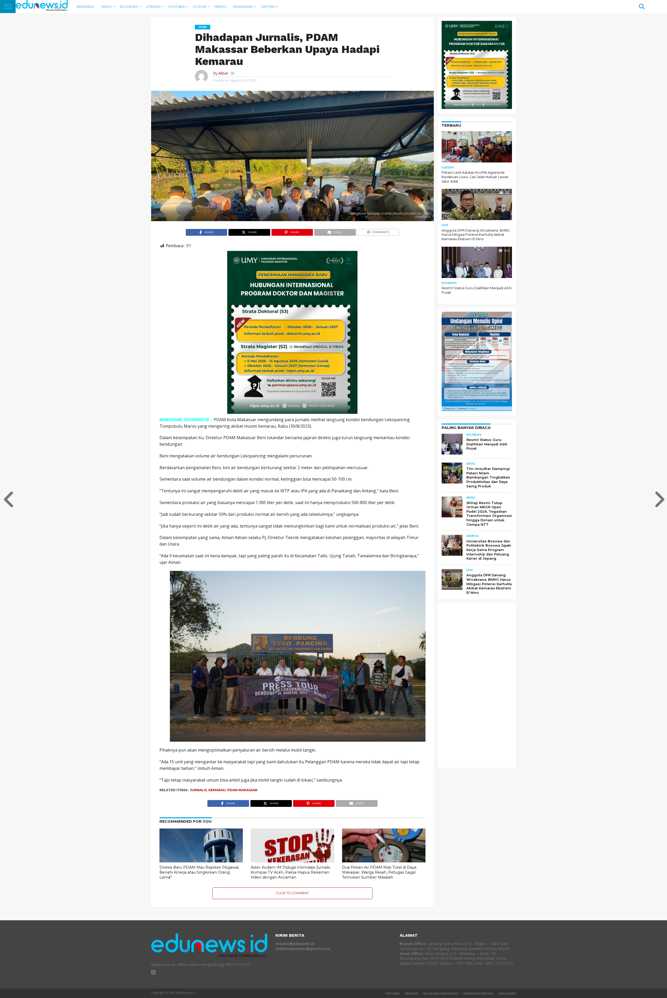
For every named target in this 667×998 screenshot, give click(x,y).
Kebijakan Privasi (478, 993)
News (106, 6)
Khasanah (243, 6)
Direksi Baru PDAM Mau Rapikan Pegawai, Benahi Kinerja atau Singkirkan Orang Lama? (199, 872)
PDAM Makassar (242, 790)
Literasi (153, 6)
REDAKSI (411, 993)
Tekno (220, 6)
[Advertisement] (481, 685)
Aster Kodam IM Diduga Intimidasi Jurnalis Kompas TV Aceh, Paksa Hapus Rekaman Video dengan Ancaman (290, 872)
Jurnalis (198, 790)
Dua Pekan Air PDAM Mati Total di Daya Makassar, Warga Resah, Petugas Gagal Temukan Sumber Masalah (379, 872)
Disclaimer (507, 993)
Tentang (392, 993)
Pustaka (177, 6)
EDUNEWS (129, 6)
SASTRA (268, 6)
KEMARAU (217, 790)
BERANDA (85, 6)
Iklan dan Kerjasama (440, 993)
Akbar (223, 73)
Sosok (199, 6)
